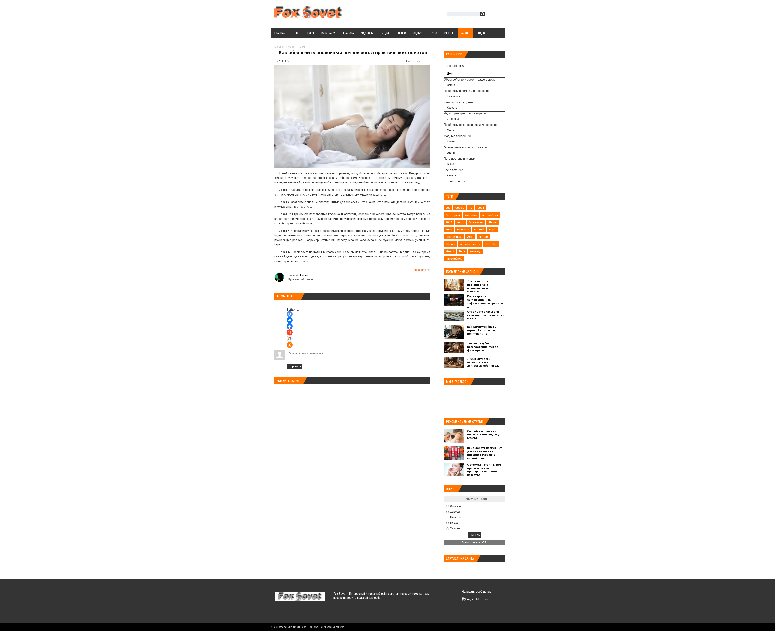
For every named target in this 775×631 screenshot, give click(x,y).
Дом (302, 46)
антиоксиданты (470, 244)
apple (492, 229)
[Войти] (490, 14)
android (479, 229)
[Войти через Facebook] (290, 326)
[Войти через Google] (290, 338)
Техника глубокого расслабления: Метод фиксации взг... (483, 347)
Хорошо (455, 511)
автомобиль (454, 258)
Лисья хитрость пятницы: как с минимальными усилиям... (478, 286)
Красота (452, 107)
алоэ (470, 236)
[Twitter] (286, 612)
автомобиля (490, 215)
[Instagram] (310, 612)
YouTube (491, 244)
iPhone (492, 222)
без (448, 207)
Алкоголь (471, 215)
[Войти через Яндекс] (290, 332)
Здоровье (453, 119)
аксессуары (453, 215)
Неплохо (455, 517)
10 (470, 207)
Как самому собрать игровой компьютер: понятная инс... (482, 330)
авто (460, 222)
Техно (450, 164)
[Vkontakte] (278, 612)
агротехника (454, 236)
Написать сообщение (476, 591)
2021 (481, 207)
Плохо (454, 522)
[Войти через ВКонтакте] (290, 320)
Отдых (451, 153)
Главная (279, 46)
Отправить (294, 366)
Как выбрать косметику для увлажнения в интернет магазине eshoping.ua (484, 453)
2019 (449, 222)
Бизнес (451, 141)
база (462, 251)
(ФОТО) (483, 236)
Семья (451, 85)
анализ (450, 244)
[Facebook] (294, 612)
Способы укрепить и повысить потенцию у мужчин (483, 434)
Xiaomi (450, 251)
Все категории (455, 66)
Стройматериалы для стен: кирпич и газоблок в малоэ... (485, 315)
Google (459, 207)
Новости (291, 46)
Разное (451, 175)
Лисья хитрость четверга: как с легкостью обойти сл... (483, 362)
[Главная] (308, 17)
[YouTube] (302, 612)
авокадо (475, 251)
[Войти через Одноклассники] (290, 345)
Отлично (455, 506)
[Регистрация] (499, 14)
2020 (449, 229)
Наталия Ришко (297, 275)
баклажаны (476, 222)
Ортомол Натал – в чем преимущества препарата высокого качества (484, 469)
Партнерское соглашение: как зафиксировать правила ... (485, 301)
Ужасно (455, 528)
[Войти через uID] (290, 314)
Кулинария (453, 96)
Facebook (463, 229)
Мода (450, 130)
